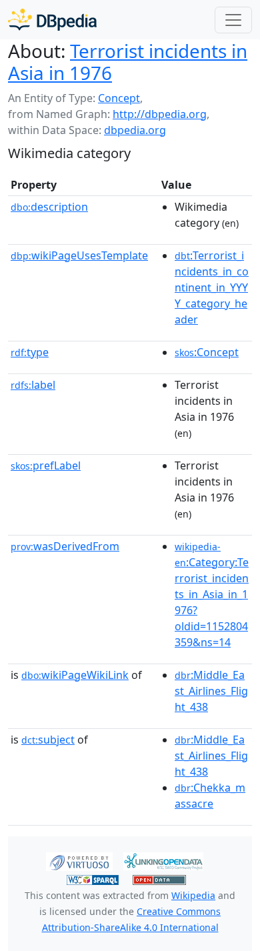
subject (48, 739)
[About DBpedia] (52, 19)
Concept (119, 98)
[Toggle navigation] (233, 20)
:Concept (207, 352)
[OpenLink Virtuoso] (79, 860)
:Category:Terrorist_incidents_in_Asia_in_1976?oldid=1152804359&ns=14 (212, 595)
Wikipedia (193, 895)
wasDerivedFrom (65, 546)
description (49, 206)
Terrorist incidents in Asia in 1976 (127, 61)
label (33, 384)
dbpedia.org (135, 130)
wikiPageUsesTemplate (79, 255)
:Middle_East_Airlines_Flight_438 (211, 691)
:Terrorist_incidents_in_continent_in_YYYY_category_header (212, 287)
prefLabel (46, 465)
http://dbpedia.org (160, 114)
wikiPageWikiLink (75, 675)
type (30, 352)
